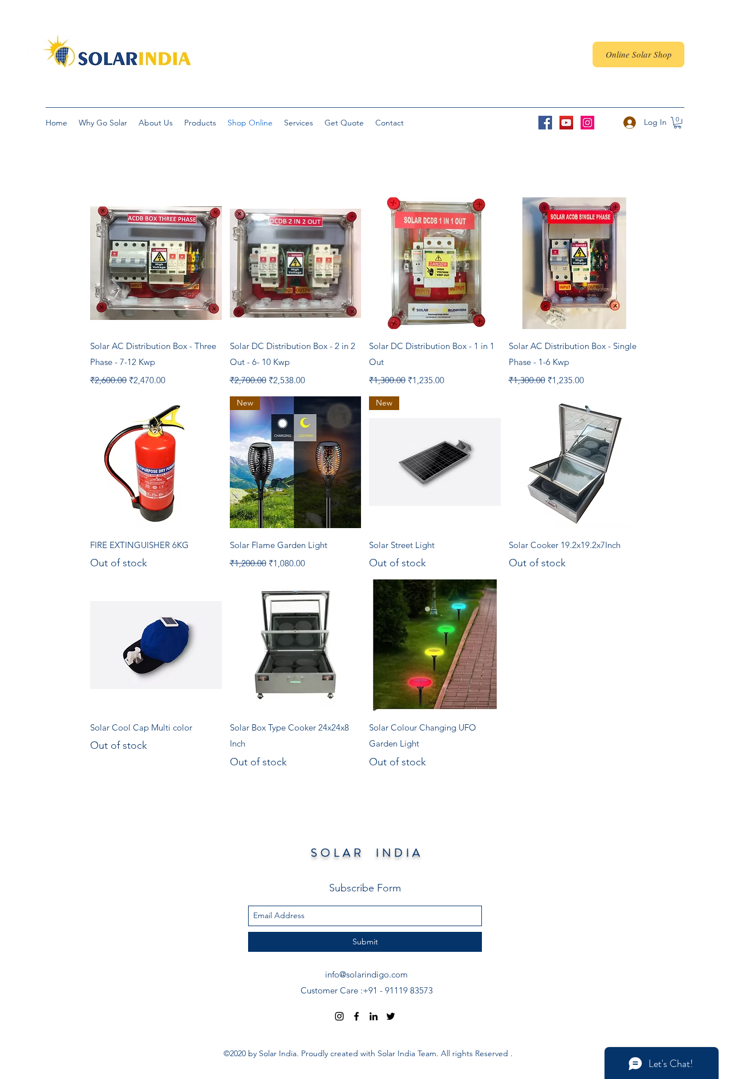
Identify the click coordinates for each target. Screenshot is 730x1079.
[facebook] (356, 1016)
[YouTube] (566, 122)
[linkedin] (373, 1016)
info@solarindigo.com (366, 974)
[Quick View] (156, 263)
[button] (677, 122)
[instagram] (339, 1016)
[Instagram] (587, 122)
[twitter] (390, 1016)
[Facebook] (545, 122)
